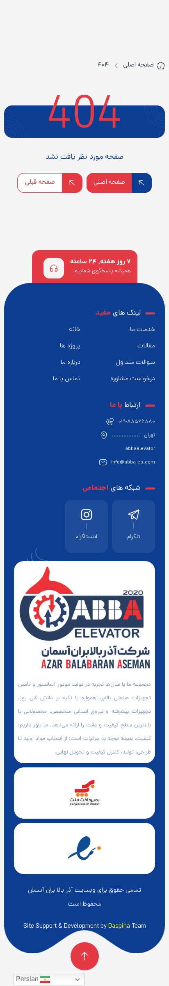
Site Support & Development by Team (84, 926)
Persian (28, 978)
